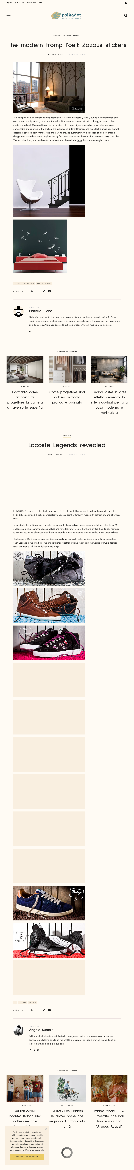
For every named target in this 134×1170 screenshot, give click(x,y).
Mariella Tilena (55, 54)
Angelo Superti (55, 454)
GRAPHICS (57, 35)
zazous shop (28, 284)
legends (32, 1002)
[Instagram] (126, 3)
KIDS (29, 1105)
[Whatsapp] (32, 291)
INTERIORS (67, 35)
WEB (67, 1154)
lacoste (22, 1002)
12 (15, 1002)
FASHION (67, 436)
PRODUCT (77, 35)
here (79, 140)
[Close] (46, 1129)
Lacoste (47, 525)
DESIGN (70, 1105)
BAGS (63, 1105)
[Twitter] (44, 291)
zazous (17, 284)
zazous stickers (44, 284)
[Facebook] (38, 291)
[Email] (49, 291)
